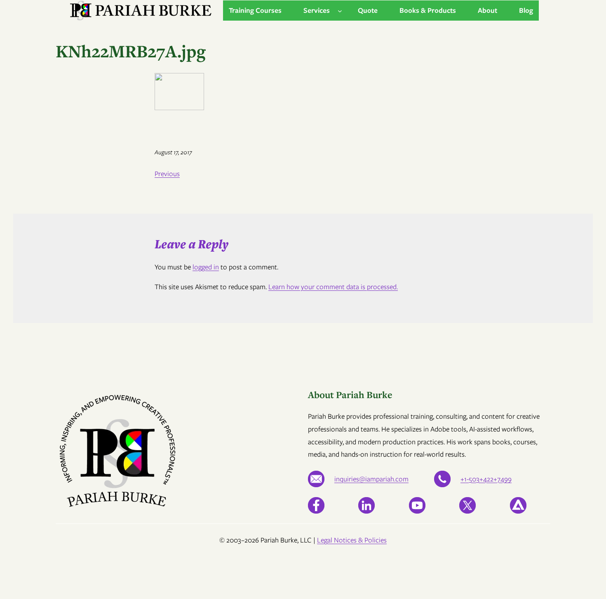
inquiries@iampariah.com (371, 479)
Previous (167, 174)
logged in (206, 267)
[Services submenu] (340, 10)
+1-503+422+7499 (486, 479)
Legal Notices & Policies (352, 540)
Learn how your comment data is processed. (333, 287)
